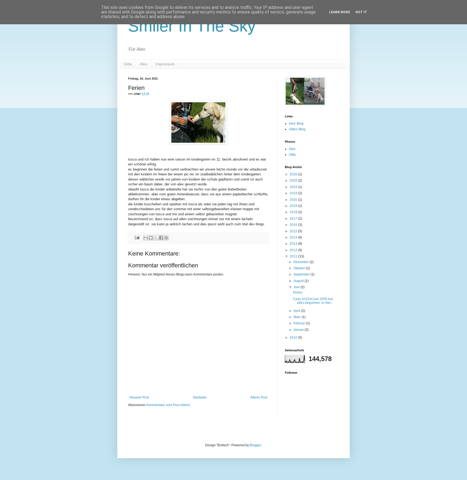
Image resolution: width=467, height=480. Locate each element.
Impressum (165, 64)
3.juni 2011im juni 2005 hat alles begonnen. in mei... (313, 301)
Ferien (297, 292)
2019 (294, 206)
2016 (294, 225)
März (297, 317)
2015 (294, 231)
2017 (294, 218)
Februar (299, 323)
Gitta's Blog (297, 129)
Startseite (199, 397)
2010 (294, 337)
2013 (294, 244)
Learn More (339, 12)
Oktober (299, 268)
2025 (294, 180)
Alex (143, 64)
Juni (297, 287)
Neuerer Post (139, 397)
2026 (294, 174)
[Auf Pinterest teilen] (166, 237)
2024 (294, 187)
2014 (294, 237)
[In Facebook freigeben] (161, 237)
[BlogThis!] (151, 237)
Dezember (301, 262)
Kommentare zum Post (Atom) (168, 405)
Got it (361, 12)
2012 (294, 250)
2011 (294, 256)
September (302, 274)
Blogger (255, 445)
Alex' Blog (296, 123)
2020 (294, 200)
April (297, 311)
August (299, 281)
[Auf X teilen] (156, 237)
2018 (294, 212)
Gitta (128, 64)
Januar (299, 330)
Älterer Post (258, 397)
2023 (294, 193)
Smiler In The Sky (192, 26)
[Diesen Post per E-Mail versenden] (145, 237)
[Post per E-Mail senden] (136, 237)
